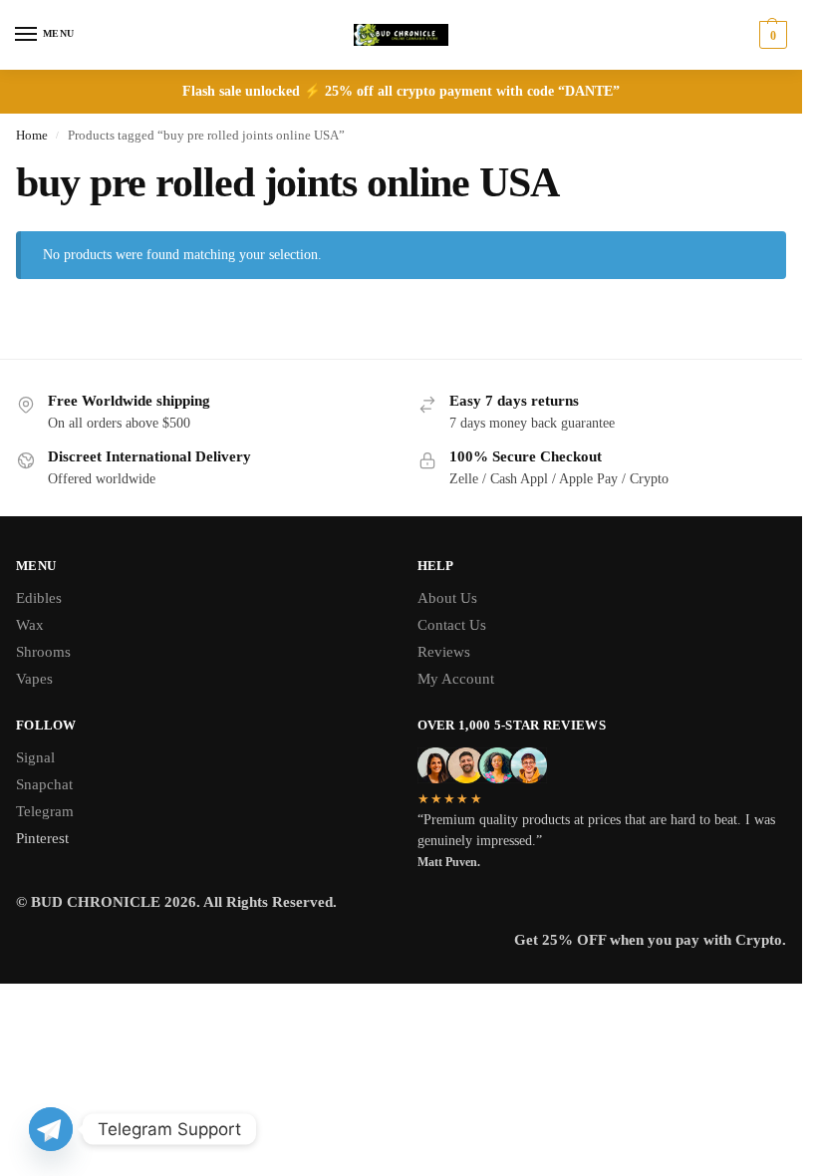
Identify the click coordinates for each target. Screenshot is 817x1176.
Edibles (39, 598)
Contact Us (451, 625)
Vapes (34, 679)
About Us (447, 598)
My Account (455, 679)
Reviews (443, 652)
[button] (770, 35)
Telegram (45, 811)
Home (32, 135)
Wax (30, 625)
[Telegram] (51, 1129)
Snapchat (44, 784)
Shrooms (43, 652)
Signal (35, 757)
